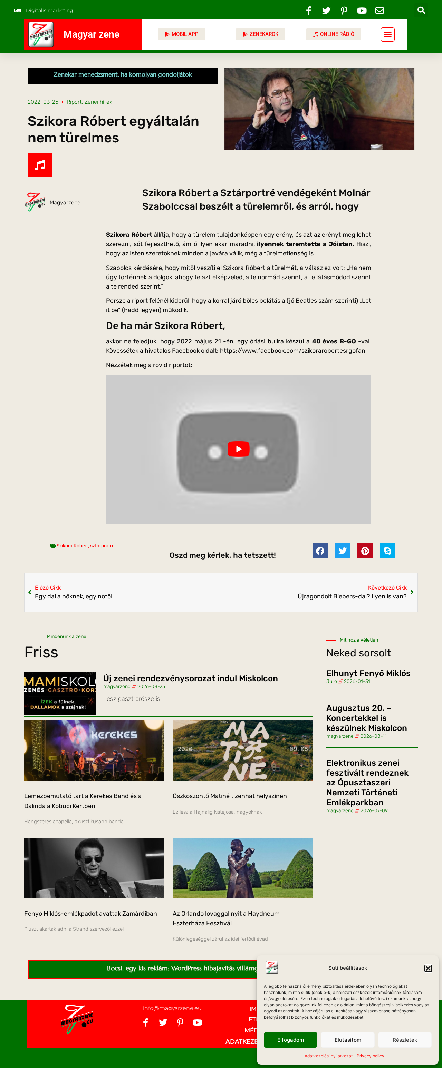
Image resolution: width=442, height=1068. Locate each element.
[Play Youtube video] (238, 449)
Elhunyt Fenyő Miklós (368, 673)
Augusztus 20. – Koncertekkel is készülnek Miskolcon (366, 718)
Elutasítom (348, 1040)
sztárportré (102, 545)
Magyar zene (91, 34)
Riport (74, 102)
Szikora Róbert (72, 545)
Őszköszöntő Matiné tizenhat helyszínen (230, 796)
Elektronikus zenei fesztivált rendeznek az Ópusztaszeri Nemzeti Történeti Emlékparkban (367, 782)
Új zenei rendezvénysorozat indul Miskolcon (190, 678)
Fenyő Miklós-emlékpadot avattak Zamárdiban (90, 913)
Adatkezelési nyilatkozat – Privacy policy (344, 1055)
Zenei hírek (98, 102)
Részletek (405, 1040)
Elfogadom (290, 1040)
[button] (428, 968)
